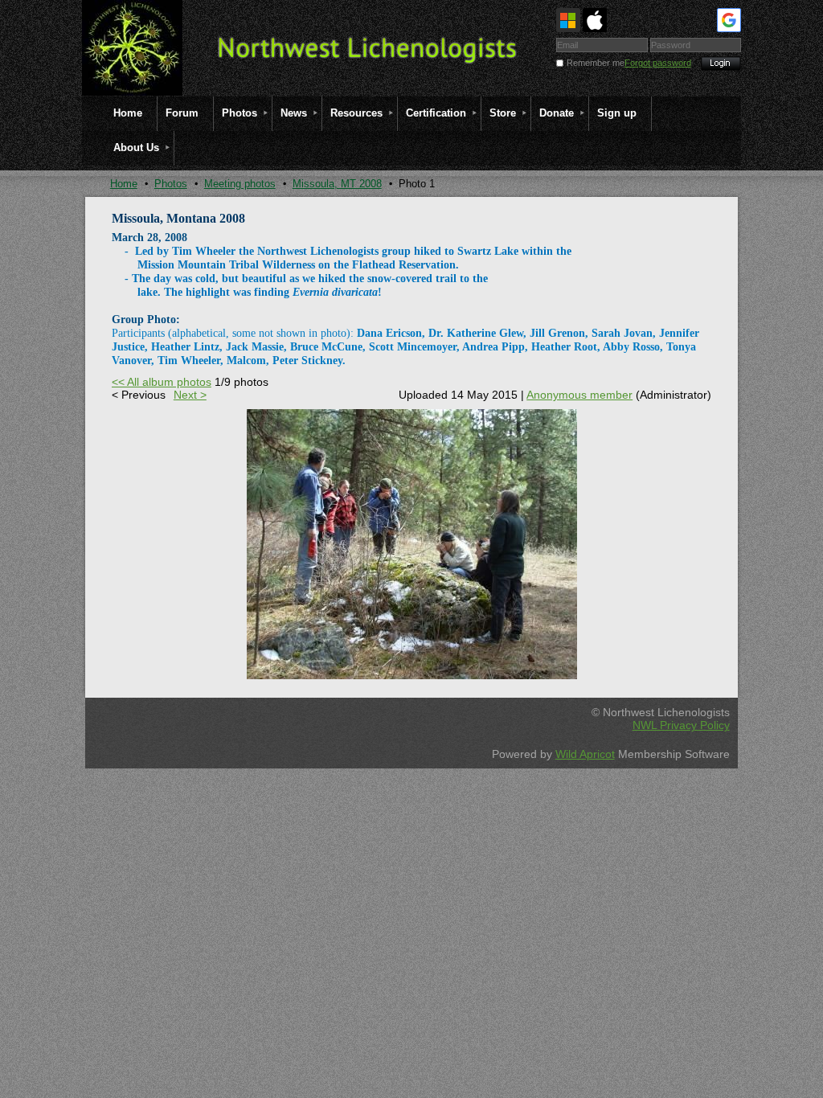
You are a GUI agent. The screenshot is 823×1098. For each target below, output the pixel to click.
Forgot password (657, 63)
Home (123, 184)
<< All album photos (161, 381)
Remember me (595, 63)
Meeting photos (240, 184)
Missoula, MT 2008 (337, 184)
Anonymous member (579, 394)
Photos (170, 184)
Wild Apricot (585, 754)
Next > (190, 394)
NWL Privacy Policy (681, 725)
